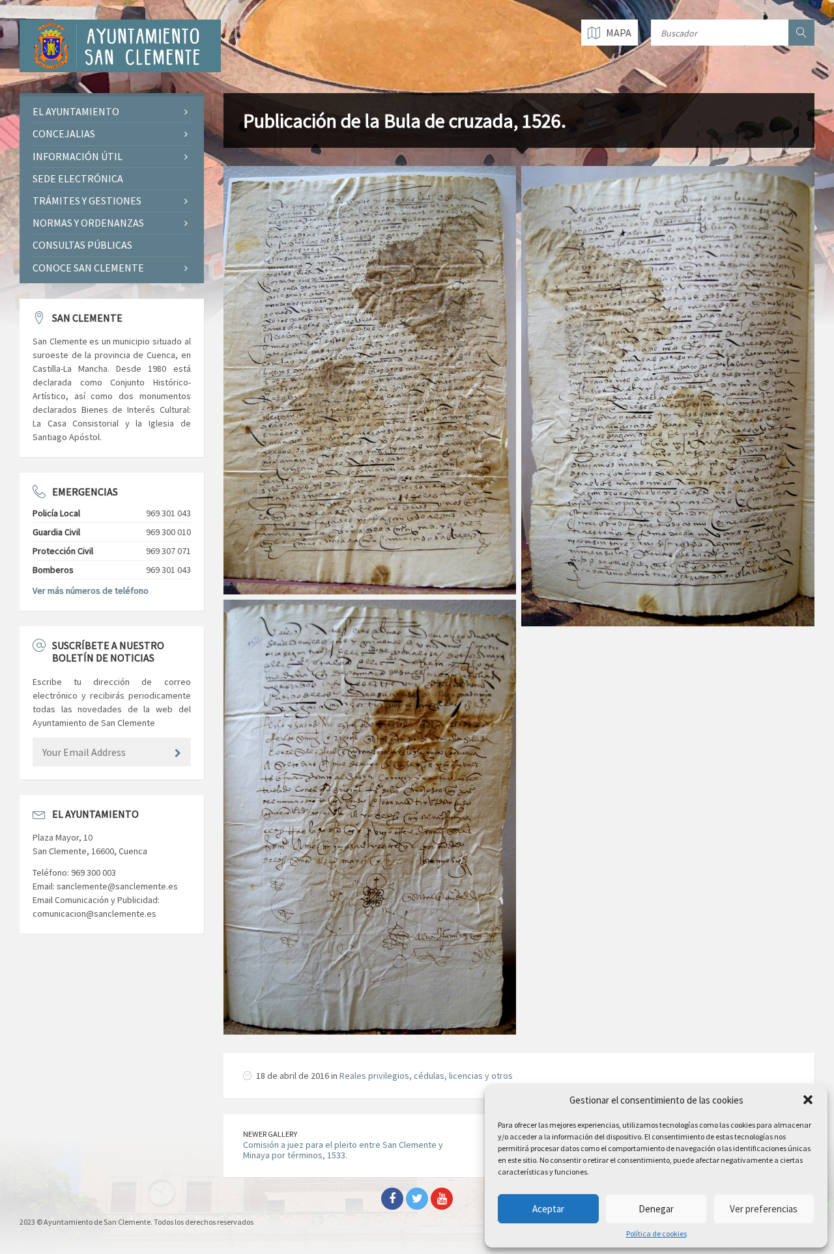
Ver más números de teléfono (91, 590)
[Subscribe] (178, 753)
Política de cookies (656, 1234)
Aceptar (548, 1209)
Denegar (656, 1209)
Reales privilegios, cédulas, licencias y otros (426, 1075)
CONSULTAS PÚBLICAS (82, 244)
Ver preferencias (764, 1209)
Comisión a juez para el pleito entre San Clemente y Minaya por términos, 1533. (343, 1150)
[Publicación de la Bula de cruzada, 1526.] (370, 380)
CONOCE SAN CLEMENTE (88, 267)
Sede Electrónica (78, 178)
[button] (807, 1099)
